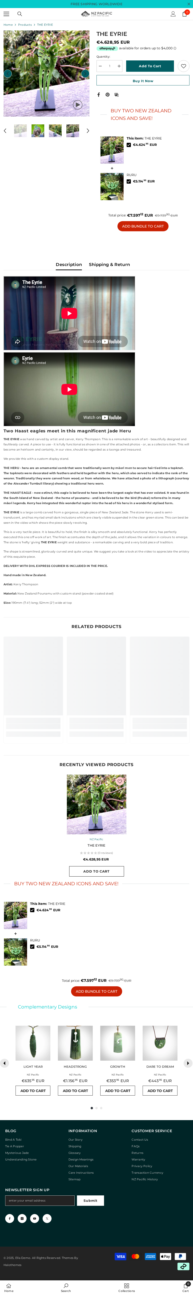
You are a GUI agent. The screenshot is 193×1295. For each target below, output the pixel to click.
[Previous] (4, 1063)
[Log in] (173, 14)
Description (69, 264)
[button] (8, 73)
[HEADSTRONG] (75, 1043)
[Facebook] (98, 94)
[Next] (188, 1063)
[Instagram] (22, 1218)
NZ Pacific (96, 839)
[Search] (20, 14)
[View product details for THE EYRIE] (112, 150)
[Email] (116, 94)
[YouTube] (34, 1218)
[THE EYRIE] (96, 804)
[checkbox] (129, 145)
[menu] (6, 14)
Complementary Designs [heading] (47, 1007)
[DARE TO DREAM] (160, 1043)
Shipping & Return (109, 264)
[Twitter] (47, 1218)
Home (8, 24)
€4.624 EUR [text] (145, 145)
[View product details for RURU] (112, 186)
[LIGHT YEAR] (33, 1043)
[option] (46, 73)
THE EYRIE (144, 138)
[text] (143, 114)
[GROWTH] (117, 1043)
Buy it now (143, 81)
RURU (132, 175)
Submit (90, 1200)
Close (189, 4)
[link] (33, 726)
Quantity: (103, 56)
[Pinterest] (107, 94)
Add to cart (150, 66)
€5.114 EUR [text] (144, 181)
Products (25, 24)
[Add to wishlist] (183, 66)
